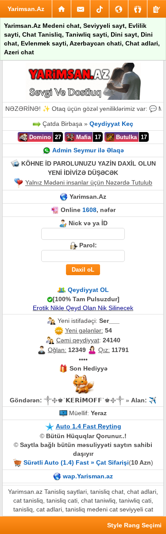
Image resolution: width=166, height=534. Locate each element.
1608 (89, 209)
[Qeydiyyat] (156, 9)
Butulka (125, 137)
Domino (39, 137)
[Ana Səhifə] (61, 9)
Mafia (82, 137)
